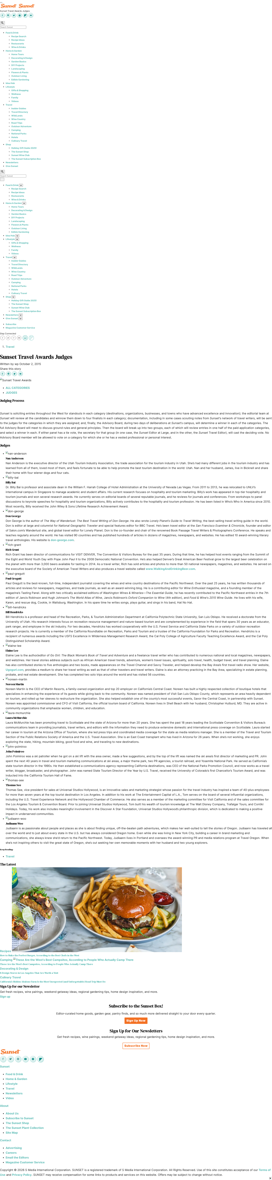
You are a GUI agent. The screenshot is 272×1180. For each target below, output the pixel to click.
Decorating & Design (21, 58)
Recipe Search (18, 36)
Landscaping (18, 68)
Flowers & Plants (19, 72)
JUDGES (11, 392)
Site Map (12, 1132)
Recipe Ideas (18, 40)
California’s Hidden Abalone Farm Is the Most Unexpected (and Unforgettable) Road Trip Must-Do (53, 981)
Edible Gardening (20, 79)
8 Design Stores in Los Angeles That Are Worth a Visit (29, 973)
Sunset (5, 1066)
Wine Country (18, 119)
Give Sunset (12, 166)
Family (14, 97)
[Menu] (1, 2)
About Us (12, 1113)
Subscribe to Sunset (20, 1118)
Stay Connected (8, 333)
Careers (11, 1152)
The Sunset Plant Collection (25, 1128)
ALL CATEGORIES (18, 388)
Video (10, 1098)
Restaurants (17, 43)
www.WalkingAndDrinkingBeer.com (170, 569)
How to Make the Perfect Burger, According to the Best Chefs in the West (39, 955)
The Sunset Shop (20, 151)
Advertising (14, 1148)
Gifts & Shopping (19, 90)
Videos (15, 101)
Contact (5, 1140)
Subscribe (11, 324)
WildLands (17, 115)
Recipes (5, 951)
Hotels (14, 137)
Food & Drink (12, 32)
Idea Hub (10, 83)
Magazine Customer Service (20, 327)
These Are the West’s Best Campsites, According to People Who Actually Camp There (46, 964)
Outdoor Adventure (21, 126)
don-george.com (62, 540)
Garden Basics (18, 61)
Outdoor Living (19, 76)
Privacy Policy (22, 1174)
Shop (8, 144)
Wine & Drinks (18, 47)
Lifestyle (10, 86)
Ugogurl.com (15, 669)
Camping (16, 130)
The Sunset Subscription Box (26, 159)
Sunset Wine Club (20, 155)
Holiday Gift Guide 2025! (24, 148)
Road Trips (16, 123)
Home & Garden (14, 50)
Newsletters (12, 162)
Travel (9, 104)
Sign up (5, 996)
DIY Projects (17, 65)
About (4, 1106)
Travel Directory (19, 112)
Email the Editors (17, 1157)
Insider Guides (18, 108)
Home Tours (17, 54)
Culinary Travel (19, 140)
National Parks (18, 133)
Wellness (16, 94)
